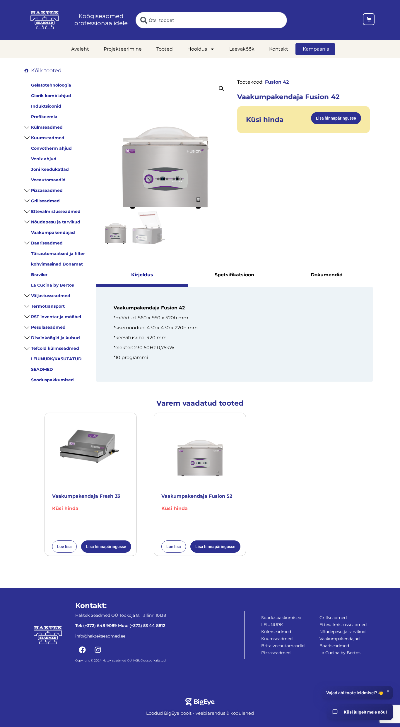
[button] (221, 88)
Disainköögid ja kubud (55, 337)
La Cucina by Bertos (52, 285)
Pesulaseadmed (48, 327)
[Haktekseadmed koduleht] (44, 20)
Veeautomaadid (48, 179)
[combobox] (211, 20)
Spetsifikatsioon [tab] (234, 275)
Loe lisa (64, 546)
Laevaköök (241, 49)
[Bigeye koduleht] (200, 702)
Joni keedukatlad (50, 169)
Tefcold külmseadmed (55, 348)
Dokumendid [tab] (327, 275)
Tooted (164, 49)
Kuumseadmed (47, 137)
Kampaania (316, 49)
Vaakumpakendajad (53, 232)
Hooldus (197, 49)
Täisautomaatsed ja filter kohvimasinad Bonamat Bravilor (58, 264)
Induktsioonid (46, 106)
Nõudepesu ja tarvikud (55, 222)
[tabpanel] (234, 334)
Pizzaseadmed (47, 190)
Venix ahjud (44, 158)
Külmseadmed (47, 127)
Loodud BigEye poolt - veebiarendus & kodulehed (200, 713)
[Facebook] (82, 650)
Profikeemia (44, 116)
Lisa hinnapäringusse (336, 118)
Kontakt (278, 49)
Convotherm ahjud (51, 148)
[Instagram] (98, 650)
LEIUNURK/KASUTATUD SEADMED (56, 364)
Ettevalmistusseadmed (56, 211)
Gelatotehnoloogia (51, 85)
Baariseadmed (47, 243)
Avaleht (80, 49)
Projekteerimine (123, 49)
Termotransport (48, 306)
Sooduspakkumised (52, 380)
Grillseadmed (45, 201)
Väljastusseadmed (50, 295)
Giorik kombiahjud (51, 95)
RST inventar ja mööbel (56, 316)
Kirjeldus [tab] (142, 275)
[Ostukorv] (369, 20)
